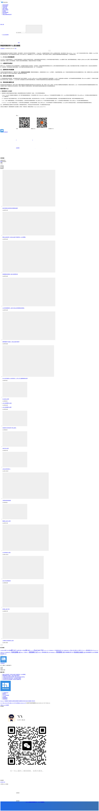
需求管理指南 (4, 697)
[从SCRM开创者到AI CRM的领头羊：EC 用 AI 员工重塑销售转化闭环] (28, 376)
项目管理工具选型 (80, 652)
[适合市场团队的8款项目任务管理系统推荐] (28, 206)
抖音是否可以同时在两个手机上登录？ (9, 427)
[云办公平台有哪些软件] (23, 578)
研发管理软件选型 (8, 652)
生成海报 (17, 147)
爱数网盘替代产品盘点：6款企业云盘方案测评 (10, 341)
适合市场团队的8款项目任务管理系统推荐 (10, 208)
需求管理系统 (53, 652)
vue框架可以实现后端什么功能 (8, 640)
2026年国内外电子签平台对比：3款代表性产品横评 (11, 678)
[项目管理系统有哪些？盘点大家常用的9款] (28, 272)
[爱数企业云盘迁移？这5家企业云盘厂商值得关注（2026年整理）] (28, 235)
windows (46, 650)
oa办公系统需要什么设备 (6, 403)
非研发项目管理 (5, 4)
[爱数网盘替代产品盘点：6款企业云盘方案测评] (28, 339)
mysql (32, 650)
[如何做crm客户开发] (23, 607)
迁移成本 (26, 652)
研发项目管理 (4, 6)
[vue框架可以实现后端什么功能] (25, 638)
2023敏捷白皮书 (5, 692)
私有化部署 (16, 652)
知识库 (95, 650)
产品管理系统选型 (59, 650)
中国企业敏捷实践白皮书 (7, 14)
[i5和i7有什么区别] (14, 446)
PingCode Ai (4, 13)
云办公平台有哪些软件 (6, 580)
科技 (15, 48)
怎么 (84, 650)
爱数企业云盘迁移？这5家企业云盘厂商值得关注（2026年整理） (14, 237)
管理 (22, 652)
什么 (72, 650)
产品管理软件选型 (67, 650)
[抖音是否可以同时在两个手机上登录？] (14, 425)
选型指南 (33, 652)
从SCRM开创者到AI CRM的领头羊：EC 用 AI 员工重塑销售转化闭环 (15, 378)
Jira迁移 (26, 650)
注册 (3, 24)
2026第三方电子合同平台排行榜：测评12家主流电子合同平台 (13, 676)
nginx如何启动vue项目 (6, 552)
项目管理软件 (90, 652)
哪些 (77, 650)
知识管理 (4, 11)
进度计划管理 (4, 8)
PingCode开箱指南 (5, 695)
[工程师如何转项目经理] (25, 498)
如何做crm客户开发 (5, 609)
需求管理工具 (46, 652)
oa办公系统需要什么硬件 (6, 407)
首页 (5, 34)
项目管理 (60, 652)
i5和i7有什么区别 (5, 448)
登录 (1, 24)
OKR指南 (4, 696)
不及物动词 (2, 48)
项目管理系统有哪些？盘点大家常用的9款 (10, 274)
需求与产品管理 (5, 9)
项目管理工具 (69, 652)
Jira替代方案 (4, 7)
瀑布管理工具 (90, 650)
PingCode (39, 650)
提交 (1, 162)
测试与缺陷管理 (5, 12)
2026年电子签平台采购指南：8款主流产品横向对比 (11, 679)
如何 (81, 650)
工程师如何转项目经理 (6, 500)
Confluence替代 (4, 650)
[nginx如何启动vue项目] (25, 550)
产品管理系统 (52, 650)
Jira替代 (12, 650)
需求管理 (40, 652)
